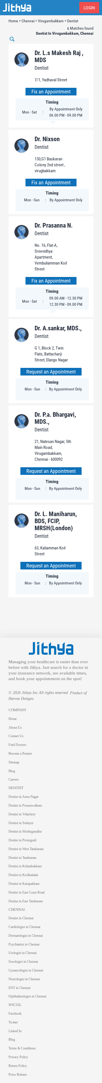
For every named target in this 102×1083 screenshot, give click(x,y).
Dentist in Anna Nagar (23, 797)
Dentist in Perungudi (22, 840)
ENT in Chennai (19, 988)
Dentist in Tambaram (22, 858)
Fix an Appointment (51, 92)
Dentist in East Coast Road (26, 892)
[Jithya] (51, 647)
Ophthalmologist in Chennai (27, 996)
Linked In (15, 1031)
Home (12, 719)
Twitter (13, 1022)
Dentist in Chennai (20, 918)
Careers (13, 779)
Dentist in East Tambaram (25, 901)
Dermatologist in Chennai (25, 936)
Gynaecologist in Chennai (25, 970)
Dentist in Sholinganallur (25, 831)
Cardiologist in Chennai (24, 927)
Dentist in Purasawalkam (25, 805)
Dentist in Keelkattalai (23, 875)
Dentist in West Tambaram (26, 849)
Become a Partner (20, 754)
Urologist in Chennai (22, 953)
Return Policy (17, 1066)
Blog (11, 771)
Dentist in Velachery (22, 814)
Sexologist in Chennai (23, 962)
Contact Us (16, 736)
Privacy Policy (18, 1057)
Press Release (17, 1075)
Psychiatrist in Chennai (23, 944)
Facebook (15, 1014)
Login (89, 7)
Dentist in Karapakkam (23, 884)
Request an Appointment (51, 372)
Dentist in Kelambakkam (25, 866)
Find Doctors (17, 745)
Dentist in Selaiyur (20, 823)
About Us (15, 728)
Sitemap (13, 762)
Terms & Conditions (22, 1048)
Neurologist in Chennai (24, 979)
